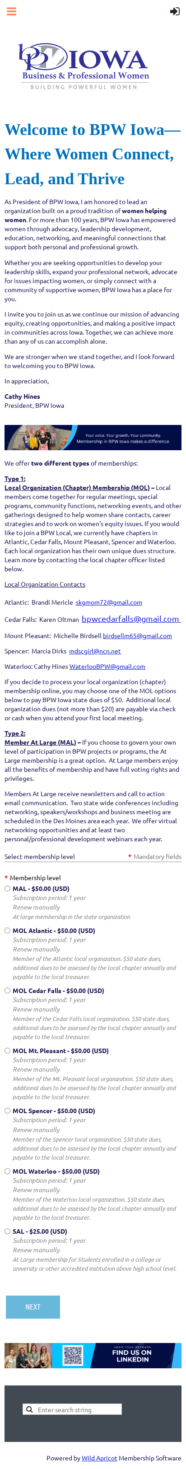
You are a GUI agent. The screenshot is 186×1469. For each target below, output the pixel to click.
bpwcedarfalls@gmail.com (131, 618)
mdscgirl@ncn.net (95, 651)
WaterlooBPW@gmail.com (107, 666)
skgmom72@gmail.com (109, 602)
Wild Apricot (99, 1458)
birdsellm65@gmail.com (137, 635)
